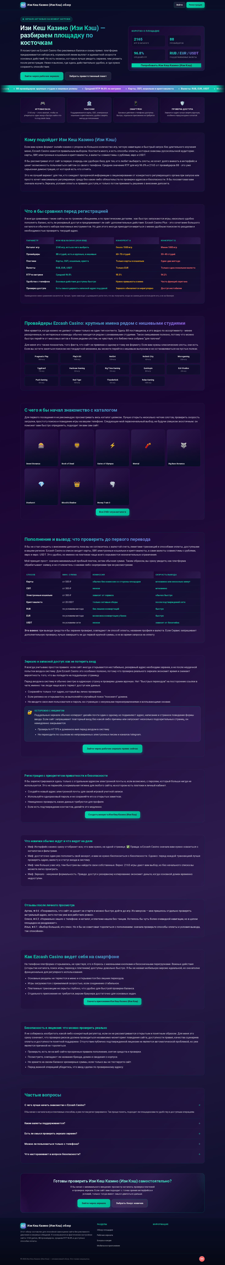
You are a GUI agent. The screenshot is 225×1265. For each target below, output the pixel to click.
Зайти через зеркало (94, 1203)
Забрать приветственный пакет (88, 76)
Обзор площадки (105, 1230)
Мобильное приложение (108, 1246)
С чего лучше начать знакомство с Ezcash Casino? (54, 1105)
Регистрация (195, 5)
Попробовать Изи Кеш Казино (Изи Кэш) (166, 65)
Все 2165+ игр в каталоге (112, 512)
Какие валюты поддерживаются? (44, 1123)
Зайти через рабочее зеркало (42, 76)
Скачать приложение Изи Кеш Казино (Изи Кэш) (112, 1001)
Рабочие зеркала (105, 1235)
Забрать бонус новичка (129, 1203)
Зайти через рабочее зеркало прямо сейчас (112, 748)
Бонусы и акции (104, 1240)
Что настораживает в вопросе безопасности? (52, 1154)
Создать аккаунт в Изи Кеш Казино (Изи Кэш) (112, 814)
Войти (179, 5)
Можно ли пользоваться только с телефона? (51, 1143)
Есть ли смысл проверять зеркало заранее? (50, 1133)
